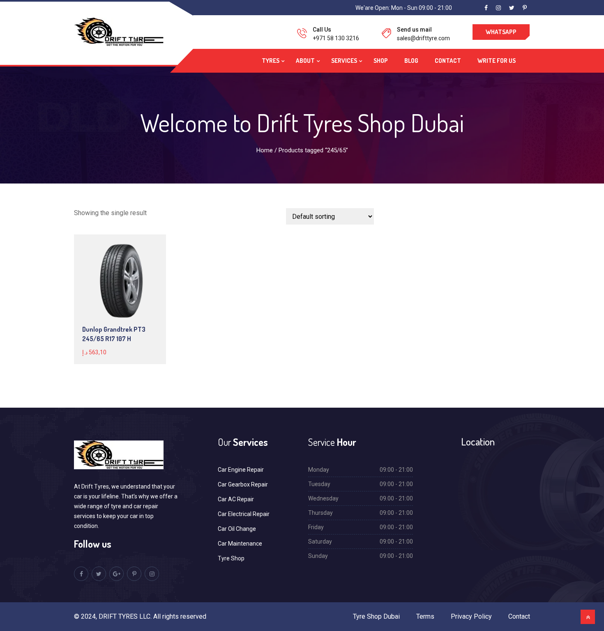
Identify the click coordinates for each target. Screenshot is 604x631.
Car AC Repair (236, 499)
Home (264, 150)
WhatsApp (501, 32)
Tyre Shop (231, 558)
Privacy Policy (471, 616)
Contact (448, 60)
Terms (425, 616)
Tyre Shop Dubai (376, 616)
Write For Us (496, 60)
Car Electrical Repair (244, 514)
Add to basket (119, 281)
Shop (380, 60)
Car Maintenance (240, 543)
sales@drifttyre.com (423, 38)
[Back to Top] (588, 617)
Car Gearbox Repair (243, 484)
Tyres (270, 60)
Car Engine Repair (241, 469)
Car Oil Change (237, 528)
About (305, 60)
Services (344, 60)
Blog (411, 60)
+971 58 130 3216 (336, 38)
